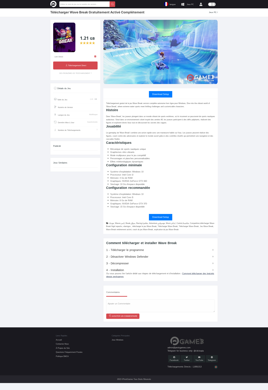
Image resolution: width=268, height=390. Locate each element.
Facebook (174, 360)
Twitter (187, 360)
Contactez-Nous (62, 344)
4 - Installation (115, 270)
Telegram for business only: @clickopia (186, 351)
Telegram (212, 360)
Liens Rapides (61, 335)
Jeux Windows (117, 340)
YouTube (199, 360)
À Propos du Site (63, 348)
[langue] (119, 4)
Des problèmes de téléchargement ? (75, 73)
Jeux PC (213, 12)
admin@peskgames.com (179, 348)
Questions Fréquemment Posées (69, 352)
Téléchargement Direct (77, 65)
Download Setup (160, 94)
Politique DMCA (62, 356)
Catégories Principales (121, 335)
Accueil (59, 340)
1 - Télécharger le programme (125, 250)
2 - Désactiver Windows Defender (127, 257)
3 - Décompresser (117, 263)
